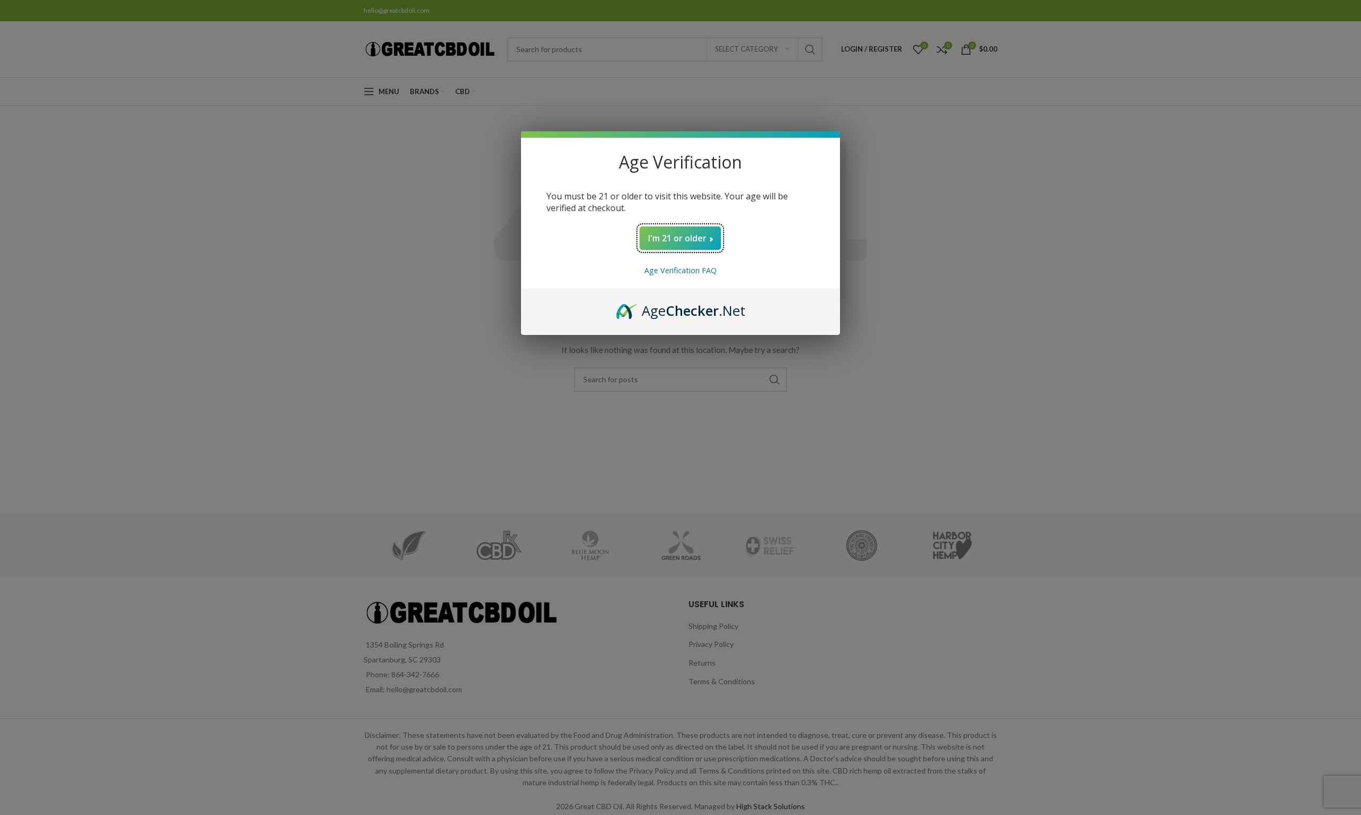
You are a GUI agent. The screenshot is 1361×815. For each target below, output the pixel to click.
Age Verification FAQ (680, 270)
